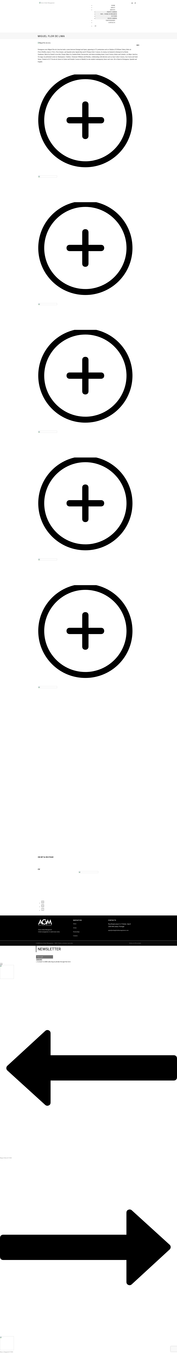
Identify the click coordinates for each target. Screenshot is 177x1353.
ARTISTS (112, 9)
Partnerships (76, 931)
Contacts (75, 935)
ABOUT (113, 7)
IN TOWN (114, 16)
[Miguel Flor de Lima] (88, 174)
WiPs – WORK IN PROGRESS (108, 14)
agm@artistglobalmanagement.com (118, 930)
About (74, 923)
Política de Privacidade (135, 943)
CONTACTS (111, 22)
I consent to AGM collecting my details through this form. (54, 961)
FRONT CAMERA (112, 12)
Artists (75, 928)
